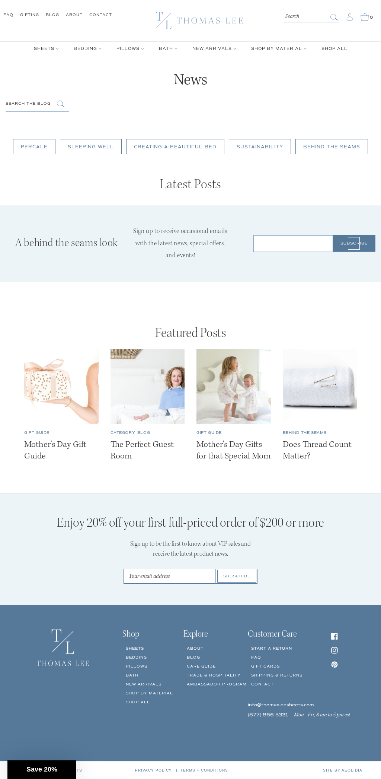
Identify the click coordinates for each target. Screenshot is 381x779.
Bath (132, 675)
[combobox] (311, 15)
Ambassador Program (217, 684)
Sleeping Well (91, 147)
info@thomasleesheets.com (281, 705)
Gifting (29, 14)
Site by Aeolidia (342, 770)
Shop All (138, 702)
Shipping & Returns (276, 675)
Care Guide (201, 666)
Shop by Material (149, 693)
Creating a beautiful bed (175, 147)
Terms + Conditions (204, 770)
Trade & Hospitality (214, 675)
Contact (100, 14)
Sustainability (260, 147)
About (74, 14)
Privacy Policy (153, 770)
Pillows (136, 666)
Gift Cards (265, 666)
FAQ (8, 14)
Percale (34, 147)
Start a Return (271, 648)
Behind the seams (331, 147)
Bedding (136, 657)
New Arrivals (143, 684)
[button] (41, 769)
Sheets (135, 648)
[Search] (334, 17)
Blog (52, 14)
